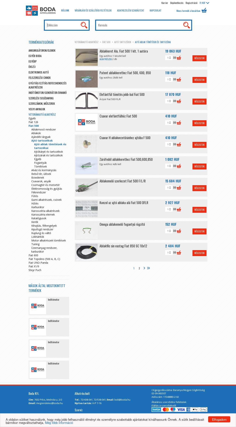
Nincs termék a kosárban (188, 11)
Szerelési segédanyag (41, 98)
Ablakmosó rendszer (43, 129)
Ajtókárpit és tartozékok (48, 151)
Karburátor (37, 207)
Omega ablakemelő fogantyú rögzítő (122, 224)
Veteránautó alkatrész (86, 42)
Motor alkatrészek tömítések (48, 240)
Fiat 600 (33, 255)
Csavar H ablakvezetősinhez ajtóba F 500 (125, 137)
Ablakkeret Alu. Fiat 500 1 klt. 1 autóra (124, 51)
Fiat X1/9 (34, 266)
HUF (202, 3)
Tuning (35, 244)
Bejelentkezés (176, 3)
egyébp (33, 61)
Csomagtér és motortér (45, 185)
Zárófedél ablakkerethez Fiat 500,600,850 (126, 159)
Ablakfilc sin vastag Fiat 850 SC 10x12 (123, 245)
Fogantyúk (40, 162)
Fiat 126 (33, 122)
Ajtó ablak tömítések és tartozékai (153, 42)
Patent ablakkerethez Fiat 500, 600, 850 (125, 72)
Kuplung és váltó (41, 233)
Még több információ (59, 422)
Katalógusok (38, 218)
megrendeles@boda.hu (49, 403)
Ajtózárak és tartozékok (48, 155)
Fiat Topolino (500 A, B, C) (44, 259)
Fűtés (34, 196)
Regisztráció (191, 3)
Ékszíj (32, 67)
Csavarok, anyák (41, 181)
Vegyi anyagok (37, 109)
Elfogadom (219, 419)
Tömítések (40, 166)
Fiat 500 (106, 42)
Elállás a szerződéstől (164, 405)
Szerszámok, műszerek (42, 103)
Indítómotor (53, 299)
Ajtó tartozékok (122, 42)
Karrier (165, 3)
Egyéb (32, 118)
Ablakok (36, 133)
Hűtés (35, 203)
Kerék (34, 222)
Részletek (199, 58)
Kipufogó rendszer (42, 229)
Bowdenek (37, 177)
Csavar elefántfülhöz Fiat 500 (118, 116)
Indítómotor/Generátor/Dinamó (48, 92)
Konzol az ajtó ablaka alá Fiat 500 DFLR (124, 202)
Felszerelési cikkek (40, 77)
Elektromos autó (39, 72)
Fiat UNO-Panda (38, 262)
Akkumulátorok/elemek (42, 50)
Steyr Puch (35, 270)
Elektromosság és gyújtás (46, 188)
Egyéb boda (35, 56)
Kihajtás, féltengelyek (44, 225)
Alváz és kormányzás (43, 170)
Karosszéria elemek (43, 214)
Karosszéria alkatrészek (45, 211)
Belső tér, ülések (41, 174)
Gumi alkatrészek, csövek (46, 199)
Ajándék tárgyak (41, 137)
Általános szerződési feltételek (169, 402)
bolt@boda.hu (122, 399)
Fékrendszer (38, 192)
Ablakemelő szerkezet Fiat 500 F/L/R (123, 181)
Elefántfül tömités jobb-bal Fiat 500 (122, 94)
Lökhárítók (37, 236)
